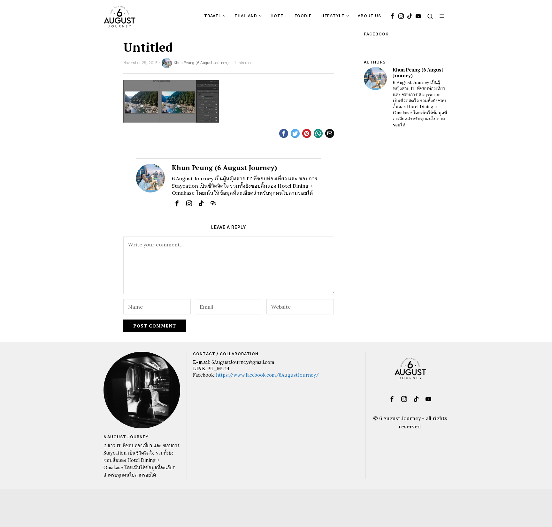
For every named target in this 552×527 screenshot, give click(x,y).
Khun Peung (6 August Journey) (201, 63)
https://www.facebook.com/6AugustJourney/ (267, 375)
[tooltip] (392, 16)
